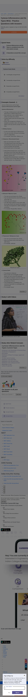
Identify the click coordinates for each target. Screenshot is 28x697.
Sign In (17, 692)
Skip (9, 692)
